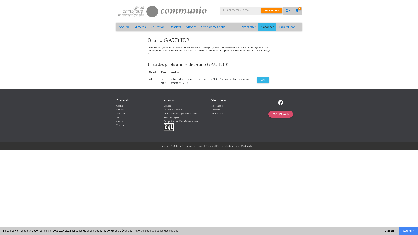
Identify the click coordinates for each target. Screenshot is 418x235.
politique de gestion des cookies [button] (159, 230)
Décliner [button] (389, 230)
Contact (167, 106)
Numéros (140, 27)
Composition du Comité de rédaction (181, 121)
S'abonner (267, 27)
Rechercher (272, 10)
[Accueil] (162, 11)
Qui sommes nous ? (214, 27)
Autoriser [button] (408, 230)
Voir (263, 80)
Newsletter (248, 27)
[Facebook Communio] (280, 102)
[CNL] (169, 127)
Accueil (124, 27)
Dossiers (175, 27)
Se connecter (217, 106)
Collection (158, 27)
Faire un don (287, 27)
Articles (191, 27)
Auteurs (119, 121)
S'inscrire (215, 110)
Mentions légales (171, 117)
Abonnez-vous (281, 114)
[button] (288, 11)
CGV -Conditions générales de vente (180, 113)
